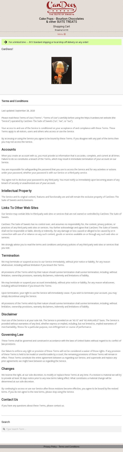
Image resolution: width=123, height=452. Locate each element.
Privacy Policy (50, 446)
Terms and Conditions (69, 446)
